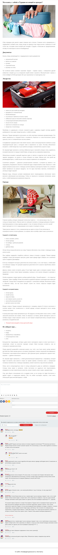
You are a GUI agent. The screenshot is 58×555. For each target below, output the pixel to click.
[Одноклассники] (6, 401)
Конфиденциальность (28, 552)
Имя (13, 401)
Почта (13, 405)
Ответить (9, 432)
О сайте (17, 552)
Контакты (40, 552)
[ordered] (10, 395)
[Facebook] (4, 401)
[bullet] (12, 395)
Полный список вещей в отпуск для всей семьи (19, 323)
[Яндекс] (9, 401)
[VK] (1, 401)
